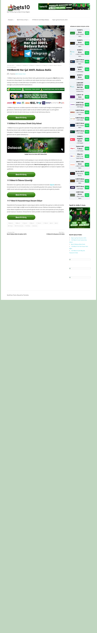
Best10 (55, 65)
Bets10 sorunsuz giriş (11, 67)
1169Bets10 (18, 65)
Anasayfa (10, 20)
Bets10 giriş (10, 226)
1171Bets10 (50, 65)
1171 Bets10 (44, 65)
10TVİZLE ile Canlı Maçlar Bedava (40, 20)
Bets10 (59, 65)
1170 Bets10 (31, 65)
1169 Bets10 (25, 65)
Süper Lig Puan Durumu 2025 (60, 20)
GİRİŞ (87, 33)
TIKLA (86, 43)
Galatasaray (34, 226)
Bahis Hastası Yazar (21, 74)
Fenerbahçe (27, 226)
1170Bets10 (37, 65)
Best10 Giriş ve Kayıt (22, 20)
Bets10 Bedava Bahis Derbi (78, 244)
